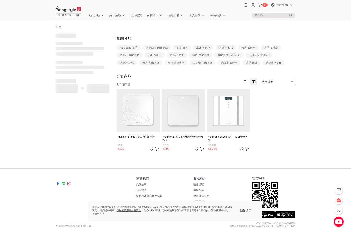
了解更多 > (98, 213)
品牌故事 (141, 184)
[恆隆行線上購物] (68, 10)
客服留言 (198, 190)
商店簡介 (141, 190)
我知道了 (245, 210)
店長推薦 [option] (267, 81)
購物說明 (198, 184)
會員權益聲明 (201, 195)
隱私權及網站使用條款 (149, 195)
